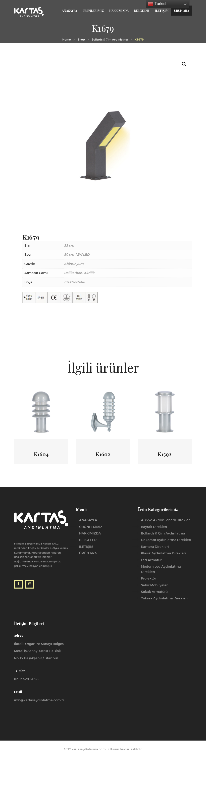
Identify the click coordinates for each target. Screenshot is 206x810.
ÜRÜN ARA (88, 553)
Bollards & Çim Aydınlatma (109, 39)
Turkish (160, 4)
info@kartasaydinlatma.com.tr (39, 700)
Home (66, 39)
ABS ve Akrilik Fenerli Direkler (165, 520)
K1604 (41, 454)
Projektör (148, 578)
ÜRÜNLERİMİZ (90, 527)
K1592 (165, 454)
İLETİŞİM (86, 547)
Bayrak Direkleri (154, 527)
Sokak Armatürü (154, 592)
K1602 (103, 454)
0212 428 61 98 (26, 679)
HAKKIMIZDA (90, 533)
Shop (81, 39)
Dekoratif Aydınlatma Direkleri (166, 540)
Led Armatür (151, 560)
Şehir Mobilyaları (155, 585)
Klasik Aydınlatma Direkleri (163, 553)
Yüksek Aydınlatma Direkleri (164, 598)
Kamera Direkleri (155, 547)
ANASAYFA (88, 520)
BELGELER (87, 540)
